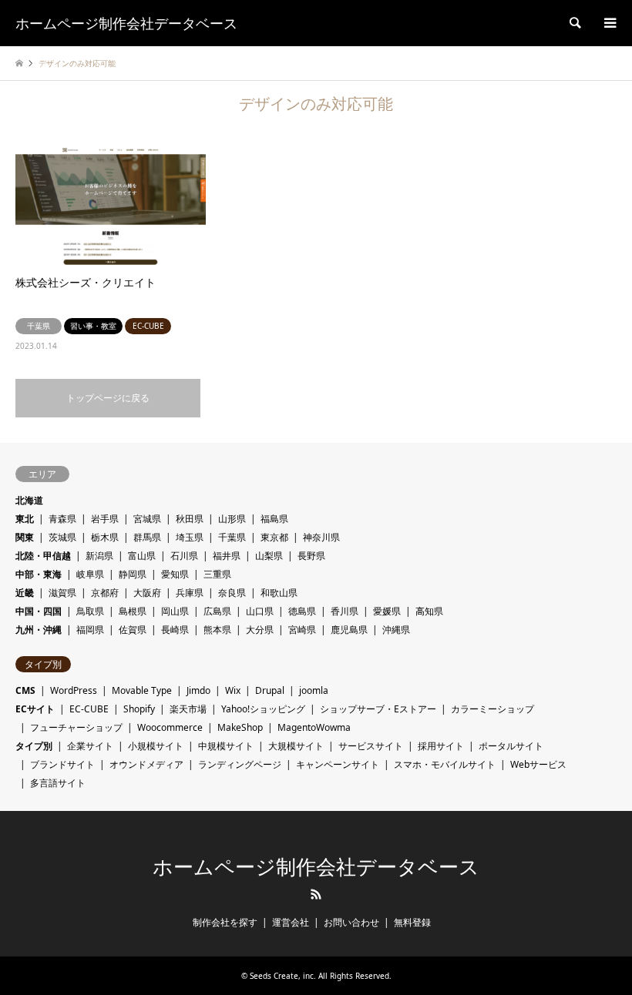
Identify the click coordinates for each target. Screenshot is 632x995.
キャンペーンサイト (337, 764)
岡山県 (175, 611)
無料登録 (412, 922)
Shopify (139, 708)
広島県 (217, 611)
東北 (24, 518)
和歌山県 (279, 592)
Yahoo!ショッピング (263, 708)
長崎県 (175, 629)
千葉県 (232, 537)
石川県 (184, 555)
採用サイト (441, 745)
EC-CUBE (89, 708)
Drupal (269, 690)
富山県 (142, 555)
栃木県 (105, 537)
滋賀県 (62, 592)
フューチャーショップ (76, 727)
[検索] (574, 23)
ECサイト (35, 708)
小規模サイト (155, 745)
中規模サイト (226, 745)
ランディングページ (239, 764)
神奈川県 (321, 537)
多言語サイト (58, 782)
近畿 (24, 592)
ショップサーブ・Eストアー (378, 708)
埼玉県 (189, 537)
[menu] (609, 23)
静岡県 (132, 574)
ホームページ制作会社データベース (316, 867)
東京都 (274, 537)
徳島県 (302, 611)
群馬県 (147, 537)
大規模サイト (296, 745)
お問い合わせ (351, 922)
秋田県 (189, 518)
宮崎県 (302, 629)
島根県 (132, 611)
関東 (24, 537)
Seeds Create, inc (282, 975)
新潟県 (99, 555)
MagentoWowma (314, 727)
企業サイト (90, 745)
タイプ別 (33, 745)
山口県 (260, 611)
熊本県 (217, 629)
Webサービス (538, 764)
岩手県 (105, 518)
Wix (232, 690)
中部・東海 (38, 574)
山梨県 (269, 555)
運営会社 (290, 922)
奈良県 (232, 592)
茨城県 (62, 537)
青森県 (62, 518)
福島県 (274, 518)
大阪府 (147, 592)
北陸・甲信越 (43, 555)
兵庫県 (189, 592)
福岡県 (90, 629)
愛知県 (175, 574)
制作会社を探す (225, 922)
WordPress (73, 690)
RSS (316, 894)
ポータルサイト (511, 745)
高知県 (429, 611)
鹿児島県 (349, 629)
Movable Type (142, 690)
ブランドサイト (62, 764)
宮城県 (147, 518)
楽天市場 (188, 708)
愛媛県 (387, 611)
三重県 (217, 574)
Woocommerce (170, 727)
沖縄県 (396, 629)
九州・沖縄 (38, 629)
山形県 (232, 518)
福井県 (226, 555)
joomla (313, 690)
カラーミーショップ (492, 708)
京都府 (105, 592)
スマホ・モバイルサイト (445, 764)
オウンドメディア (146, 764)
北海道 (29, 500)
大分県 (260, 629)
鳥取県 (90, 611)
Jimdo (198, 690)
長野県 (311, 555)
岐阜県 (90, 574)
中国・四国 (38, 611)
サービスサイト (370, 745)
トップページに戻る (108, 397)
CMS (25, 690)
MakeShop (240, 727)
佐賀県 (132, 629)
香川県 (344, 611)
